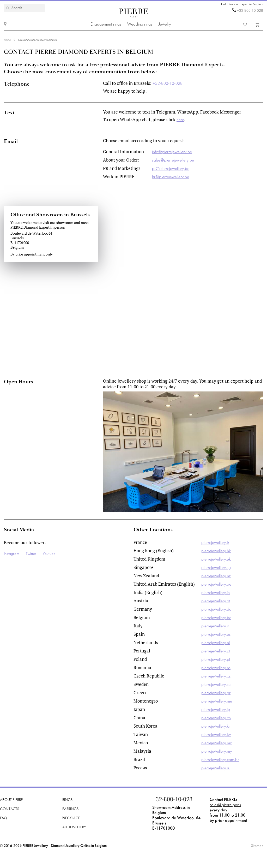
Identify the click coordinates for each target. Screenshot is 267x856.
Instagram (11, 554)
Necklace (71, 818)
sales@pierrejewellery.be (173, 160)
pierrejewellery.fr (215, 543)
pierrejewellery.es (215, 635)
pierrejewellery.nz (216, 576)
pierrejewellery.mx (216, 743)
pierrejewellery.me (216, 701)
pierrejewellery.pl (215, 660)
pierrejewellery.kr (215, 726)
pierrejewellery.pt (215, 651)
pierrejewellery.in (215, 593)
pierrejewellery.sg (216, 568)
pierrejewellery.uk (216, 559)
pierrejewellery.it (215, 626)
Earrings (70, 809)
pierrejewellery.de (216, 609)
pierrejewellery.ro (215, 668)
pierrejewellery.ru (215, 768)
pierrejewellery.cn (216, 718)
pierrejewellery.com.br (220, 760)
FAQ (3, 818)
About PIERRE (11, 800)
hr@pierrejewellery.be (170, 177)
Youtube (49, 554)
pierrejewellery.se (215, 685)
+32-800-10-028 (250, 11)
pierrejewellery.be (216, 618)
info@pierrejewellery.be (172, 152)
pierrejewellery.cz (215, 676)
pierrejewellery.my (216, 751)
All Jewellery (74, 827)
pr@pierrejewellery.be (170, 169)
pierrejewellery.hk (216, 551)
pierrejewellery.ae (216, 584)
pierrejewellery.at (215, 601)
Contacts (9, 809)
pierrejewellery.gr (215, 693)
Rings (67, 800)
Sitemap (257, 846)
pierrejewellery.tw (216, 735)
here (180, 120)
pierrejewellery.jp (215, 710)
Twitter (31, 554)
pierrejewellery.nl (215, 643)
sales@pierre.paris (225, 805)
